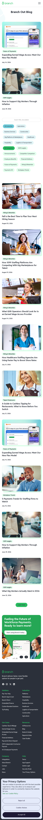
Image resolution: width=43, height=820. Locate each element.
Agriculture (25, 716)
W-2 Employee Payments (10, 750)
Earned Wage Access (8, 729)
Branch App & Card (8, 697)
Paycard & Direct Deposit (10, 741)
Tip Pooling (5, 710)
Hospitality (25, 700)
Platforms (25, 694)
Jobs (3, 769)
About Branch (6, 763)
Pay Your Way (6, 694)
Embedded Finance (8, 703)
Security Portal (26, 769)
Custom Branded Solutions (10, 706)
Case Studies (26, 738)
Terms (24, 759)
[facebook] (3, 684)
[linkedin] (14, 684)
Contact (4, 766)
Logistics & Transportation (30, 710)
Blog (23, 729)
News (4, 772)
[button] (39, 3)
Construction (26, 713)
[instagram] (7, 684)
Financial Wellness (7, 738)
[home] (7, 3)
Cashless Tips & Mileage (9, 726)
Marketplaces (26, 697)
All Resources (26, 726)
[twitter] (10, 684)
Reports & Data (27, 735)
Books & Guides (27, 732)
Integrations (6, 759)
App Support (26, 763)
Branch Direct (6, 700)
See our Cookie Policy (10, 794)
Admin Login (26, 766)
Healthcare (25, 706)
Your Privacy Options (28, 772)
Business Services (27, 703)
